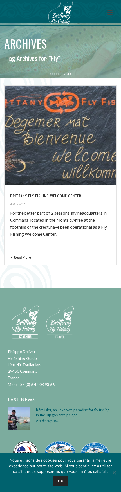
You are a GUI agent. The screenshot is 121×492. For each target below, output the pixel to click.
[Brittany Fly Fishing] (60, 12)
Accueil (56, 74)
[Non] (114, 472)
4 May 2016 (17, 204)
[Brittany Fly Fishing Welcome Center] (60, 135)
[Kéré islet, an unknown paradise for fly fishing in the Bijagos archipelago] (19, 418)
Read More (22, 257)
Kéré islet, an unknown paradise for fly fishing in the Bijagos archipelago (72, 412)
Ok (61, 481)
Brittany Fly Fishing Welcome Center (45, 196)
